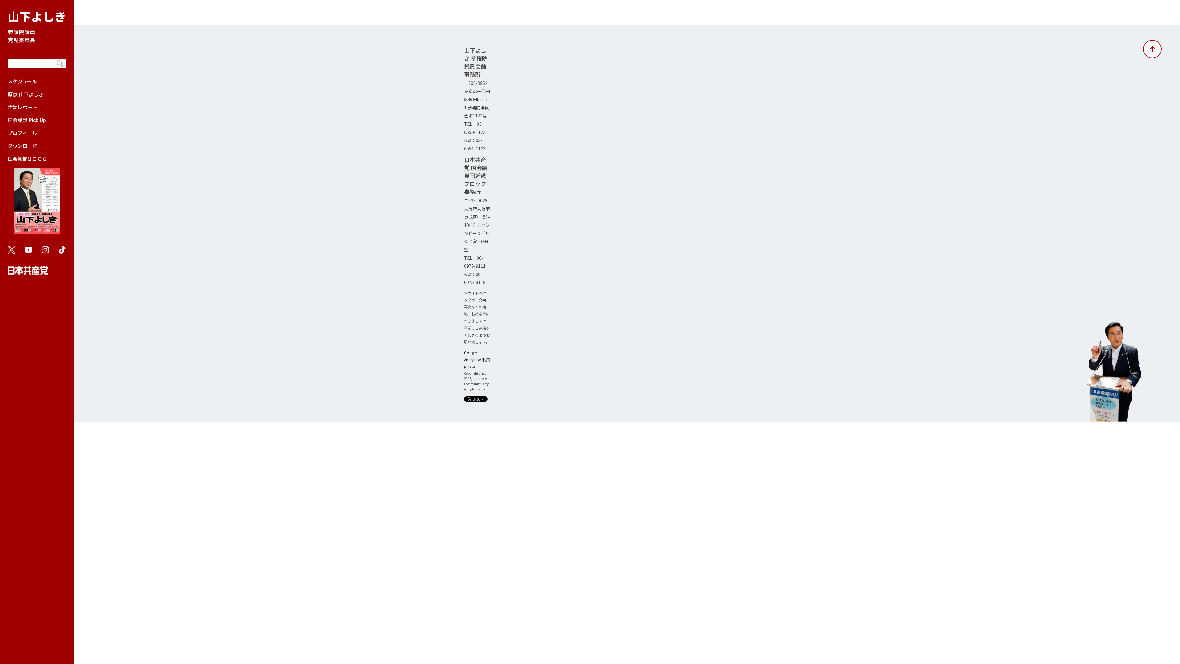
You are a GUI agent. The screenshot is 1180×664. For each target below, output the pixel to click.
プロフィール (22, 132)
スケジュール (22, 81)
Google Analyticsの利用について (477, 359)
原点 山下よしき (25, 94)
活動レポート (22, 107)
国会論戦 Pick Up (27, 120)
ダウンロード (22, 145)
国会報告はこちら (27, 158)
